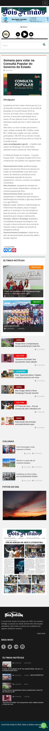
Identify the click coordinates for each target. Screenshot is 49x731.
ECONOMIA (20, 371)
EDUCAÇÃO (36, 267)
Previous (3, 22)
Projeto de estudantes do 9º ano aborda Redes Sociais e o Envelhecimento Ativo (22, 292)
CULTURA (20, 356)
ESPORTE (37, 302)
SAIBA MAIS (41, 633)
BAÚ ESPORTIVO (11, 326)
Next (45, 22)
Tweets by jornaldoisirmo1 (12, 712)
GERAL (19, 340)
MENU (24, 27)
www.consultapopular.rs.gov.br (15, 144)
